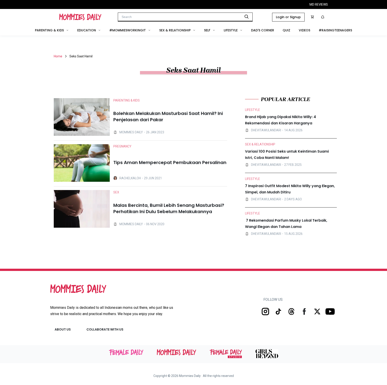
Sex (116, 192)
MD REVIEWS (319, 4)
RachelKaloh (130, 178)
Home (58, 56)
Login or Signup (288, 17)
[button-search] (246, 17)
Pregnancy (122, 146)
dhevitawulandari (266, 130)
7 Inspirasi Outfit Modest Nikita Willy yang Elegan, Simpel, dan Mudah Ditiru (290, 189)
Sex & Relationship (175, 30)
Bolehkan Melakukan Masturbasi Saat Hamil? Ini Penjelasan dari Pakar (168, 116)
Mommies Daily (131, 132)
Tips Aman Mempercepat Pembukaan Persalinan (169, 162)
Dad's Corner (262, 30)
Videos (304, 30)
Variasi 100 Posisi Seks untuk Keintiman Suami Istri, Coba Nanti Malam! (287, 154)
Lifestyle (231, 30)
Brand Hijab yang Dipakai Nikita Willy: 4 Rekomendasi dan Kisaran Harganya (280, 120)
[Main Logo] (80, 17)
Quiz (286, 30)
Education (86, 30)
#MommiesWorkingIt (127, 30)
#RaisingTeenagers (335, 30)
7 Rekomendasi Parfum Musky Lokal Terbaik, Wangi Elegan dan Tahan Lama (286, 223)
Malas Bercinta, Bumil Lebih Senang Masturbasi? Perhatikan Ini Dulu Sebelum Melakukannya (168, 208)
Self (207, 30)
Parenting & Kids (49, 30)
